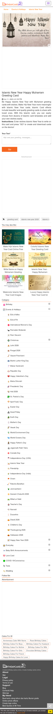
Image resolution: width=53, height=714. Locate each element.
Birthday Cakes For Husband (37, 644)
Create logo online (9, 703)
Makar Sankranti (17, 365)
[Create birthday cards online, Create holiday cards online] (13, 3)
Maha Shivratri (16, 381)
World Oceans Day (18, 437)
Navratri (13, 509)
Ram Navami (15, 335)
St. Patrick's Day (17, 396)
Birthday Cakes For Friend (13, 654)
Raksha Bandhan (17, 483)
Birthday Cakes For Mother (13, 647)
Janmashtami (15, 488)
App (4, 675)
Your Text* (6, 133)
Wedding (9, 570)
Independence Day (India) (20, 473)
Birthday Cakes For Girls (12, 650)
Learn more (21, 713)
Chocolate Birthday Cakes (36, 650)
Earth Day (14, 417)
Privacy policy (7, 680)
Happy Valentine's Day (19, 376)
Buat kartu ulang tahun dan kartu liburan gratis (20, 698)
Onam (12, 478)
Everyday (10, 545)
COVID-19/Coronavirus (15, 560)
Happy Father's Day (18, 442)
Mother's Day (15, 422)
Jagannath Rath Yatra (19, 447)
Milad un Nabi (15, 499)
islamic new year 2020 (30, 219)
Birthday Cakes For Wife (37, 647)
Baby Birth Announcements (17, 550)
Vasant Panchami (17, 355)
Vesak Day (14, 427)
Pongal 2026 (15, 350)
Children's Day (16, 524)
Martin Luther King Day (19, 360)
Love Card (10, 555)
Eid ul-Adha (14, 314)
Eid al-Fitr (14, 319)
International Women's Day (21, 324)
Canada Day (15, 453)
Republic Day (15, 371)
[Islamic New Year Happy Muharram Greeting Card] (26, 30)
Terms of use (7, 682)
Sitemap (5, 693)
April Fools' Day (16, 401)
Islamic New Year (17, 463)
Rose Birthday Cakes (38, 640)
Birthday (9, 304)
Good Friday (15, 412)
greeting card (12, 219)
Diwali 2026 (14, 519)
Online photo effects (10, 700)
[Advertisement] (26, 67)
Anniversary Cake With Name (14, 640)
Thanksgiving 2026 (17, 530)
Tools (8, 565)
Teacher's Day (16, 504)
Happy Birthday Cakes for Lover (15, 657)
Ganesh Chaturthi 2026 (19, 494)
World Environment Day (19, 432)
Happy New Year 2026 (19, 540)
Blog (4, 688)
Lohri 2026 (14, 345)
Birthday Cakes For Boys (13, 644)
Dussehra (14, 514)
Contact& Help (8, 690)
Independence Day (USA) (20, 458)
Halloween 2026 (16, 535)
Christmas (14, 340)
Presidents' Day (16, 386)
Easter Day (14, 406)
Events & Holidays (13, 309)
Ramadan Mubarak (18, 330)
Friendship (14, 468)
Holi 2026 (14, 391)
